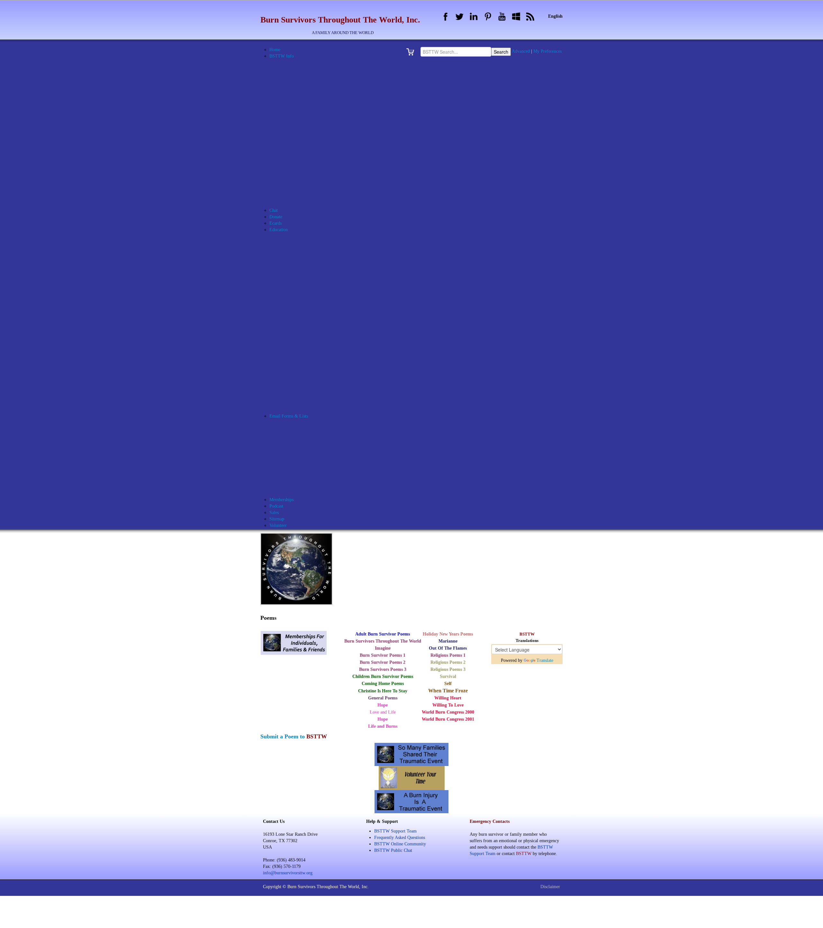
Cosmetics (294, 261)
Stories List (287, 409)
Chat (273, 210)
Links (282, 204)
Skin (289, 345)
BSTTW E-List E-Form (307, 480)
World (291, 358)
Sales (274, 512)
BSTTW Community (304, 429)
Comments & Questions (307, 435)
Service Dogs (297, 339)
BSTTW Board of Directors (310, 101)
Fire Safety (295, 281)
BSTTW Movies (292, 152)
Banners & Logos (293, 81)
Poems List (287, 403)
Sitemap (276, 519)
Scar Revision (298, 332)
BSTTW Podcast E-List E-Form (315, 493)
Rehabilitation (298, 319)
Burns (290, 255)
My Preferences (547, 51)
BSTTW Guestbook (295, 120)
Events (283, 191)
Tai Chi (292, 351)
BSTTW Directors (302, 107)
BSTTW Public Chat (393, 850)
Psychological (298, 313)
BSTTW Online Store (297, 171)
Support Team (298, 461)
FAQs (282, 197)
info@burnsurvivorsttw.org (287, 872)
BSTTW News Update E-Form (313, 486)
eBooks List (288, 371)
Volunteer (294, 467)
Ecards (275, 223)
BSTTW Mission (292, 146)
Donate (275, 216)
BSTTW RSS (289, 178)
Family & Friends (301, 274)
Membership (296, 454)
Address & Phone (293, 69)
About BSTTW (291, 62)
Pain (289, 306)
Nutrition (293, 300)
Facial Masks (297, 268)
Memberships (281, 499)
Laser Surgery (298, 287)
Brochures (286, 88)
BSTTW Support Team (395, 831)
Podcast (276, 506)
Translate (545, 660)
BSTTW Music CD (294, 159)
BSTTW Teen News (303, 390)
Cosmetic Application (304, 441)
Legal (290, 294)
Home (274, 49)
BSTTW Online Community (303, 165)
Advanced (521, 51)
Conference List (291, 364)
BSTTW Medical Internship (310, 139)
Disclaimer (550, 886)
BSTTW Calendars (294, 114)
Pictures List (288, 396)
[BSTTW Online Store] (412, 52)
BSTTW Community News (310, 384)
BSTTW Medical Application (312, 133)
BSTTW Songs (291, 184)
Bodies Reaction (300, 242)
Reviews (293, 326)
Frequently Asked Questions (399, 837)
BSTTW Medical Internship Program (319, 249)
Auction (284, 75)
